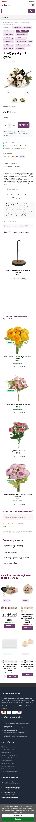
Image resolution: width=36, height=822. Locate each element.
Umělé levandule (9, 31)
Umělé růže (27, 27)
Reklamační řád (6, 752)
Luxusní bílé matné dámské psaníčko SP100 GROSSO (10, 666)
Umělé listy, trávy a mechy (24, 41)
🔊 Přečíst (14, 163)
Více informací (18, 812)
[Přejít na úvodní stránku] (4, 22)
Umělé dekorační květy (23, 45)
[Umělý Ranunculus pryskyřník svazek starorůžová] (18, 477)
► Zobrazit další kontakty (9, 797)
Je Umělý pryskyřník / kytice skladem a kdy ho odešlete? (13, 546)
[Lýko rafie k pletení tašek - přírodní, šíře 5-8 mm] (9, 594)
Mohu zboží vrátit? (10, 563)
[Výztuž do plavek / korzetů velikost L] (28, 647)
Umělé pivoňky (8, 34)
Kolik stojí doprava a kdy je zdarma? (16, 558)
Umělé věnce (20, 48)
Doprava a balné (6, 758)
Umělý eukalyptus (21, 34)
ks (13, 125)
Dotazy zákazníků (7, 760)
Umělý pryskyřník (22, 31)
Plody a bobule (8, 48)
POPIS (6, 163)
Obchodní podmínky (7, 750)
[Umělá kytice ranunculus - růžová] (18, 387)
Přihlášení (32, 1)
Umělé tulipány (8, 38)
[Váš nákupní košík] (33, 5)
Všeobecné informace (8, 747)
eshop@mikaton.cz (11, 792)
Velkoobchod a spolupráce (9, 769)
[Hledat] (31, 11)
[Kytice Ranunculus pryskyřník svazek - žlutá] (18, 339)
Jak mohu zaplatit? (10, 552)
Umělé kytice (17, 27)
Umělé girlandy (8, 45)
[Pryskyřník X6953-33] (18, 433)
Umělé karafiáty (20, 38)
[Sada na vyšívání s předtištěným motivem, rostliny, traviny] (28, 594)
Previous (8, 92)
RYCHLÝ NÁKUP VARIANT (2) (13, 166)
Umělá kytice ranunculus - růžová (18, 405)
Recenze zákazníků (7, 763)
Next (27, 92)
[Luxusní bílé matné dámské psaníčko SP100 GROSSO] (9, 647)
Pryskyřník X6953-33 (17, 451)
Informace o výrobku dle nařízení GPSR (17, 226)
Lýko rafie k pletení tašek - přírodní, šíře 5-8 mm (10, 616)
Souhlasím (18, 819)
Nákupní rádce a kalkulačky (10, 771)
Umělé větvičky (8, 41)
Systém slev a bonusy (8, 766)
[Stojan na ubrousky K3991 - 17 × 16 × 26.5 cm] (18, 253)
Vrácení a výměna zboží (9, 755)
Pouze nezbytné (18, 815)
